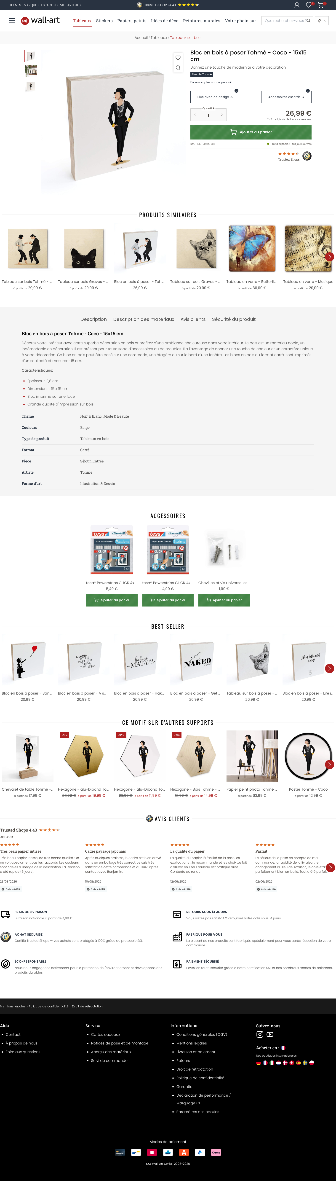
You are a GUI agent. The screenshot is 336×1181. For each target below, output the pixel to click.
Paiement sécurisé (202, 961)
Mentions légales (13, 1006)
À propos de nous (21, 1043)
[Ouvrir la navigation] (11, 20)
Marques (31, 5)
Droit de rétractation (87, 1006)
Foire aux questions (23, 1052)
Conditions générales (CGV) (201, 1034)
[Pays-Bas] (278, 1062)
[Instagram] (260, 1034)
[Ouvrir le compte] (297, 5)
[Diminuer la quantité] (195, 115)
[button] (113, 122)
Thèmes (15, 5)
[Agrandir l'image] (178, 67)
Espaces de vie (53, 5)
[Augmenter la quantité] (222, 115)
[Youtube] (270, 1034)
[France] (265, 1062)
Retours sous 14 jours (206, 912)
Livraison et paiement (195, 1052)
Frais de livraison (31, 912)
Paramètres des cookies (197, 1111)
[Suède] (305, 1062)
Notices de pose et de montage (120, 1043)
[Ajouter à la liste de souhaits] (178, 58)
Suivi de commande (109, 1060)
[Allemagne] (258, 1062)
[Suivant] (329, 256)
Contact (13, 1034)
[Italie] (271, 1062)
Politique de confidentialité (49, 1006)
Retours (183, 1060)
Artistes (74, 5)
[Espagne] (298, 1062)
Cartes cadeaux (105, 1034)
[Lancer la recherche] (308, 20)
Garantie (184, 1086)
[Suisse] (291, 1062)
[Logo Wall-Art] (40, 20)
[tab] (93, 319)
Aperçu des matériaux (111, 1052)
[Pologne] (311, 1062)
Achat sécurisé (29, 934)
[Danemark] (285, 1062)
